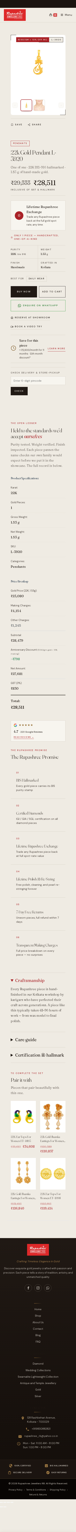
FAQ (38, 1341)
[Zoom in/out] (1, 1502)
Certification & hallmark (39, 1055)
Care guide (25, 1039)
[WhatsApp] (47, 1288)
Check (19, 391)
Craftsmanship (30, 980)
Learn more (56, 348)
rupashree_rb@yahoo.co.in (41, 1436)
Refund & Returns (38, 1494)
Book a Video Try (28, 326)
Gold (38, 1389)
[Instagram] (38, 1288)
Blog (38, 1335)
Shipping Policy (57, 1489)
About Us (38, 1322)
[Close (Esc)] (12, 1502)
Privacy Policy (15, 1489)
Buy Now (24, 291)
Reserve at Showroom (32, 317)
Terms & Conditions (36, 1489)
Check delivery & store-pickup (35, 373)
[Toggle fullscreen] (5, 1502)
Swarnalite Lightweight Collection (38, 1376)
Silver (38, 1396)
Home (38, 1309)
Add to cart (52, 291)
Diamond (38, 1363)
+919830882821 (41, 1428)
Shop (38, 1315)
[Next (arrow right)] (5, 1506)
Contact (38, 1328)
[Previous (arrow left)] (1, 1506)
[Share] (8, 1502)
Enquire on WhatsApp (40, 305)
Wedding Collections (38, 1370)
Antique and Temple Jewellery (38, 1383)
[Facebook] (28, 1288)
